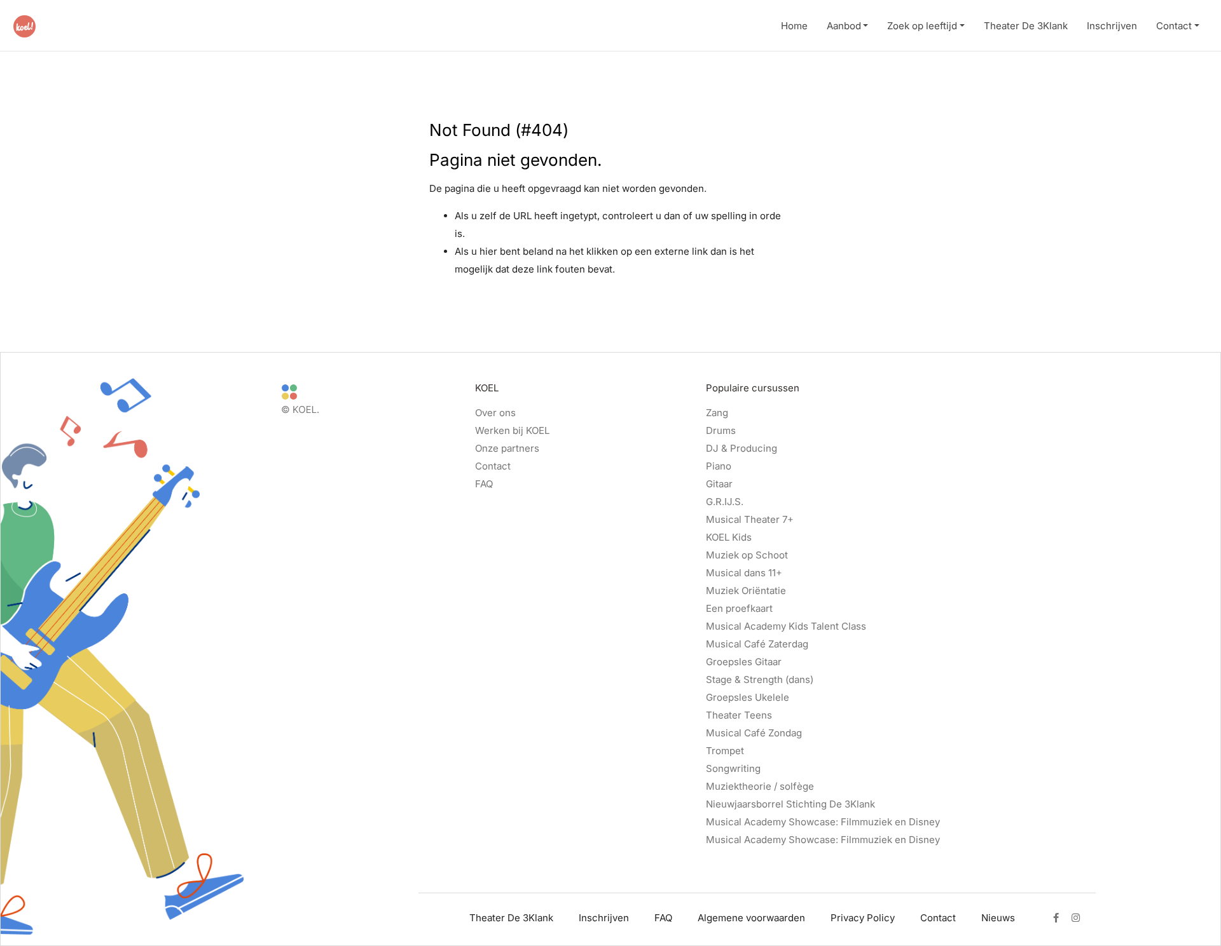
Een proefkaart (739, 608)
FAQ (484, 484)
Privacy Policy (863, 918)
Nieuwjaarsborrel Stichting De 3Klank (790, 804)
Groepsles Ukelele (747, 697)
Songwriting (733, 768)
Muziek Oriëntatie (746, 590)
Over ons (495, 413)
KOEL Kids (729, 537)
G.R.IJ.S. (724, 502)
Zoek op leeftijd (922, 26)
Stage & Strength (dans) (759, 679)
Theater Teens (739, 715)
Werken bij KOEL (512, 430)
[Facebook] (1056, 918)
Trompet (725, 751)
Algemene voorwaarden (751, 918)
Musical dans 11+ (744, 573)
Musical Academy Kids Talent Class (786, 626)
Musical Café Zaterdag (757, 644)
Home (794, 26)
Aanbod (844, 26)
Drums (721, 430)
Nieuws (998, 918)
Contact (1174, 26)
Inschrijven (1112, 26)
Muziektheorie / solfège (760, 786)
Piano (718, 466)
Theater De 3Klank (1026, 26)
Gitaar (719, 484)
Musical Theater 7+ (750, 519)
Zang (717, 413)
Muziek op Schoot (747, 555)
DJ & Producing (741, 448)
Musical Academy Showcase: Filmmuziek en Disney (823, 822)
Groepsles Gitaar (744, 662)
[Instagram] (1076, 918)
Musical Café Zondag (754, 733)
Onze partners (507, 448)
